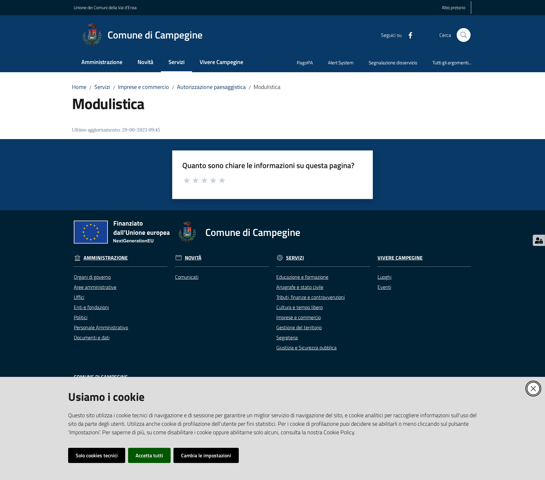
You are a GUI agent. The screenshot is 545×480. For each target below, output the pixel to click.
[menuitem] (102, 62)
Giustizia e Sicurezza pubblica (306, 347)
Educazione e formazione (302, 277)
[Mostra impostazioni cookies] (539, 240)
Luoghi (384, 277)
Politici (80, 317)
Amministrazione (106, 257)
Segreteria (287, 337)
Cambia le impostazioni (206, 455)
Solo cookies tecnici (97, 455)
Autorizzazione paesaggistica (211, 87)
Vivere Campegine (400, 257)
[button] (463, 35)
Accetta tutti (149, 455)
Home (79, 87)
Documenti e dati (91, 337)
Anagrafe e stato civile (299, 287)
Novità (193, 257)
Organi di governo (92, 277)
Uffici (79, 297)
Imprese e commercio (143, 87)
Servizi (102, 87)
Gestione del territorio (299, 327)
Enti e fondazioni (91, 307)
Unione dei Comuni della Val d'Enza (105, 7)
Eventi (384, 287)
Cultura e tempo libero (299, 307)
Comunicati (186, 277)
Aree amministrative (95, 287)
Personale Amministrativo (101, 327)
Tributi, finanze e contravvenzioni (310, 297)
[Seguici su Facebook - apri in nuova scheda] (407, 34)
